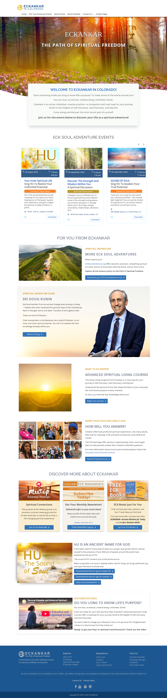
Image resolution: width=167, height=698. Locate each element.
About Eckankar (74, 14)
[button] (138, 144)
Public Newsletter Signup (82, 527)
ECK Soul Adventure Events (40, 14)
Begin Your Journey (95, 401)
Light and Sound (103, 665)
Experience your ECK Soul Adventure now (104, 277)
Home (24, 14)
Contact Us (87, 14)
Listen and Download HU (86, 582)
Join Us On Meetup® (38, 527)
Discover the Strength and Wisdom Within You (83, 184)
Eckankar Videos (70, 665)
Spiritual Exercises (71, 662)
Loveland (134, 662)
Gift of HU (67, 657)
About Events (59, 14)
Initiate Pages (101, 14)
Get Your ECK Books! (126, 527)
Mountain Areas (137, 665)
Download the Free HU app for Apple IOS (93, 571)
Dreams (99, 660)
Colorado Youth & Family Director (100, 452)
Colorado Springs (137, 660)
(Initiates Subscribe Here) (83, 522)
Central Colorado (137, 657)
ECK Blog (67, 660)
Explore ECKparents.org (97, 459)
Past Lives (100, 657)
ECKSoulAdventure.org (95, 263)
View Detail (52, 217)
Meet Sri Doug (33, 334)
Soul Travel (101, 662)
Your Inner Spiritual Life (38, 184)
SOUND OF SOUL (125, 184)
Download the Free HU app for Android (92, 576)
